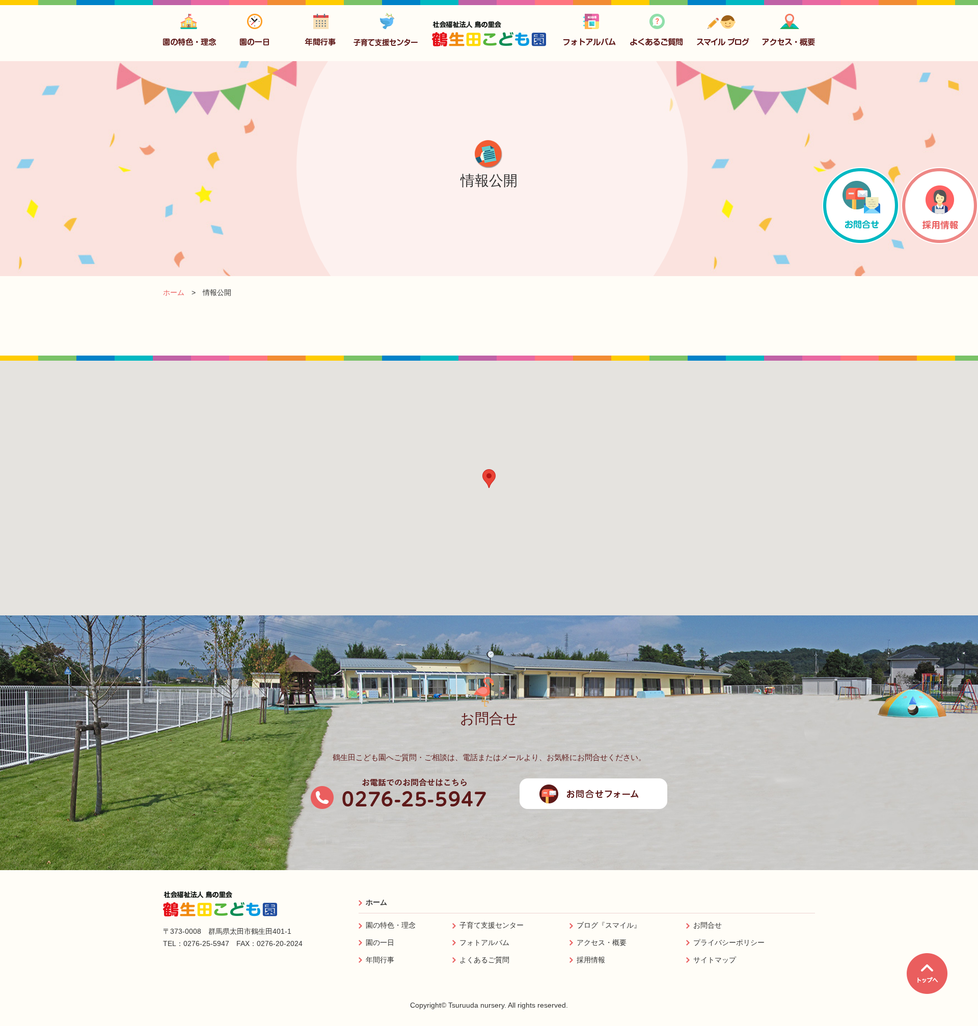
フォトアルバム (484, 942)
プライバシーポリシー (729, 942)
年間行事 (380, 960)
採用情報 (591, 960)
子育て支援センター (491, 925)
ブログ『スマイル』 (609, 925)
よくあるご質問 (484, 960)
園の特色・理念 (391, 925)
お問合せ (707, 925)
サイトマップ (714, 960)
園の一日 (380, 942)
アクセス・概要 (602, 942)
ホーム (376, 902)
